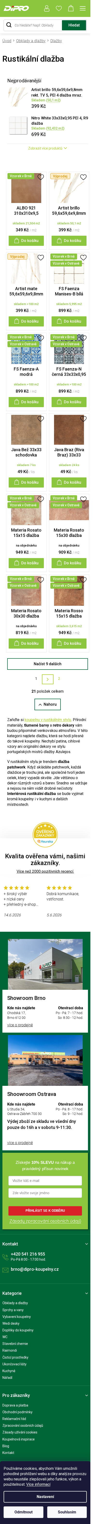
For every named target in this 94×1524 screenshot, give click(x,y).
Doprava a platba (15, 1405)
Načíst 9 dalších (47, 664)
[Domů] (8, 41)
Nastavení (45, 1496)
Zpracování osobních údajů (22, 1425)
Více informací (38, 1484)
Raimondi (9, 1350)
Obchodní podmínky (17, 1412)
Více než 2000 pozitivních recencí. (45, 871)
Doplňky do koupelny (18, 1330)
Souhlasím (67, 1512)
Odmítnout (23, 1512)
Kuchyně (8, 1371)
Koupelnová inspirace (18, 1439)
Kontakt (8, 1453)
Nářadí (7, 1378)
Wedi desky (11, 1323)
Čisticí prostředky (15, 1357)
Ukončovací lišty (14, 1364)
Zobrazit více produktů (45, 148)
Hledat (74, 25)
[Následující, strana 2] (48, 679)
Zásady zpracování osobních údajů (45, 1221)
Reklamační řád (14, 1419)
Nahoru (50, 704)
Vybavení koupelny (16, 1317)
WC (4, 1337)
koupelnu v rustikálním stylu (48, 719)
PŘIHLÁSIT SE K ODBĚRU (45, 1210)
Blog (5, 1446)
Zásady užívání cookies (19, 1432)
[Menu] (83, 8)
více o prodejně (20, 1025)
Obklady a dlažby (15, 1303)
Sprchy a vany (13, 1310)
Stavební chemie (15, 1344)
